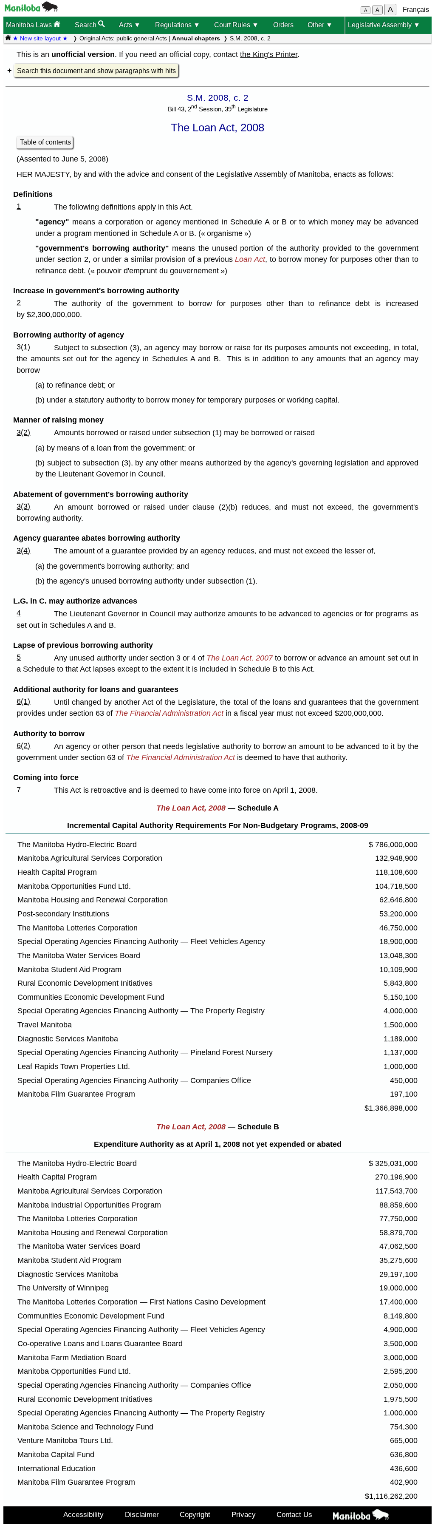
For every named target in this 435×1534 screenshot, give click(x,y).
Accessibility (83, 1514)
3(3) (23, 506)
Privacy (244, 1514)
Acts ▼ (130, 24)
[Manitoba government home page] (31, 9)
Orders (283, 24)
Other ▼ (320, 24)
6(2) (23, 745)
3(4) (23, 550)
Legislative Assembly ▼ (384, 24)
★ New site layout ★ (40, 38)
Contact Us (294, 1514)
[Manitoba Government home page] (361, 1516)
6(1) (23, 701)
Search (86, 24)
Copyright (195, 1514)
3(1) (23, 347)
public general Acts (141, 38)
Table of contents (45, 142)
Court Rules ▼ (236, 24)
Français (416, 9)
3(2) (23, 432)
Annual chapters (196, 38)
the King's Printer (268, 54)
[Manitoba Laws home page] (8, 38)
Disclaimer (142, 1514)
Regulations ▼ (177, 24)
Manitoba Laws (30, 24)
